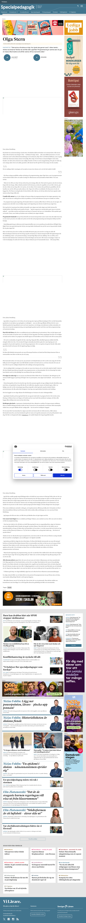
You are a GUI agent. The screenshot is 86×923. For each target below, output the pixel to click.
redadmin (43, 57)
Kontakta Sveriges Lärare (65, 916)
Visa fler (73, 645)
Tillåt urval (43, 475)
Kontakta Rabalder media (37, 914)
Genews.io (25, 415)
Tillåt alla (62, 475)
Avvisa (23, 475)
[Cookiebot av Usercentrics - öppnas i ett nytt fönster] (66, 447)
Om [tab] (63, 451)
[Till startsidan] (4, 1)
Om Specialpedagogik (7, 913)
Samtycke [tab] (23, 451)
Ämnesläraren (13, 12)
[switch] (35, 470)
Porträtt (9, 587)
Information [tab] (43, 451)
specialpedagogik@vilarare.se (9, 915)
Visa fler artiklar (32, 839)
